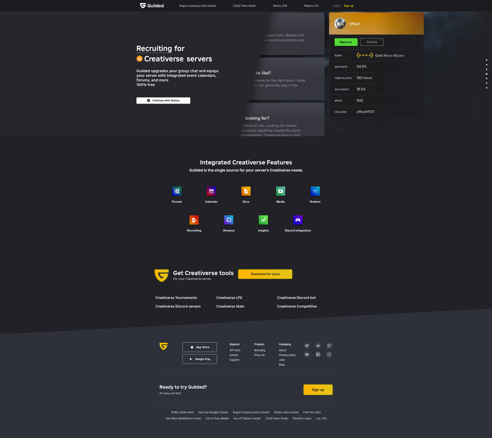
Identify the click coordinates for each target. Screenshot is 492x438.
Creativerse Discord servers (178, 306)
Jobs (282, 360)
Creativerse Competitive (297, 306)
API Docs (235, 350)
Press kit (259, 355)
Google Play (202, 359)
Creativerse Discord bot (296, 297)
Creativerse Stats (230, 306)
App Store (202, 347)
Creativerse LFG (229, 297)
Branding (259, 350)
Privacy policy (287, 355)
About (282, 350)
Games (234, 355)
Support (234, 360)
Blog (281, 364)
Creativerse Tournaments (176, 297)
